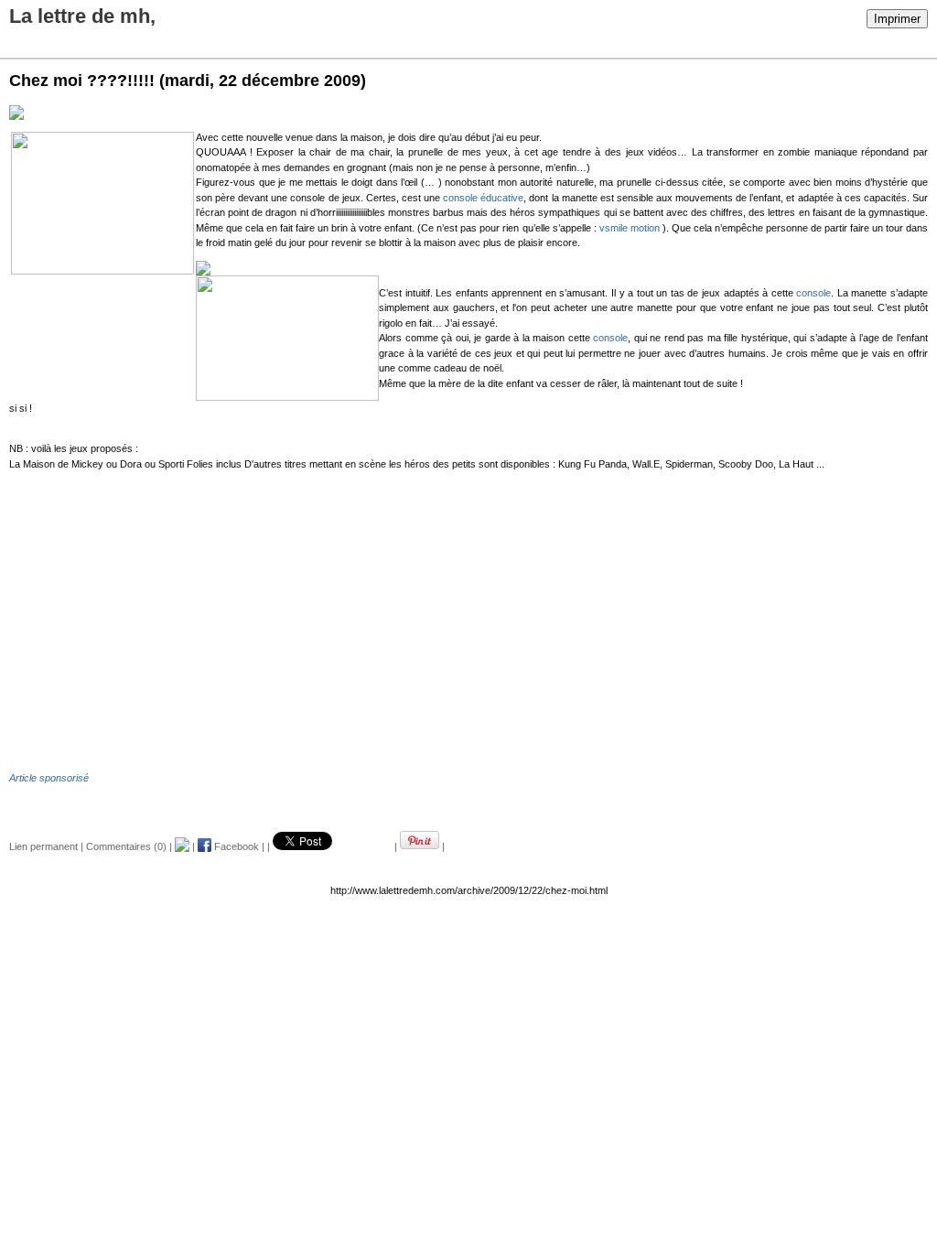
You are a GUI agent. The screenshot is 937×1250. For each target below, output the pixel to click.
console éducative (483, 197)
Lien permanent (43, 846)
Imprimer (897, 19)
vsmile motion (629, 227)
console (813, 292)
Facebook (235, 846)
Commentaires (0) (126, 846)
